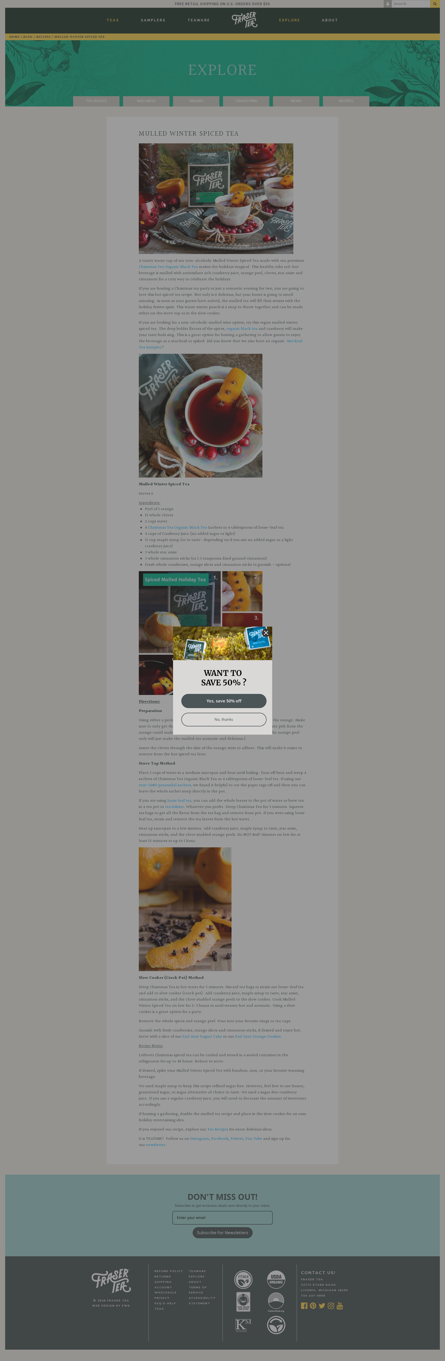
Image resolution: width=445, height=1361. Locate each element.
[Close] (266, 633)
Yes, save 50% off (224, 701)
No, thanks (224, 719)
